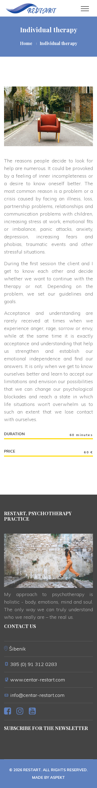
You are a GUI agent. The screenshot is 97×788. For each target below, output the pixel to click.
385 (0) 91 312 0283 (33, 664)
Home (26, 43)
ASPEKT (57, 777)
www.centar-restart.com (37, 680)
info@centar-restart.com (37, 695)
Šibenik (17, 649)
